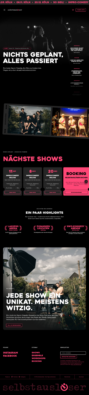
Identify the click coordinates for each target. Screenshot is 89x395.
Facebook (10, 355)
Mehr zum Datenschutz (76, 364)
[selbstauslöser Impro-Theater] (15, 10)
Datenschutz (67, 376)
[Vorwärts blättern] (86, 181)
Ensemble (37, 355)
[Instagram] (73, 10)
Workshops (38, 358)
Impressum (81, 376)
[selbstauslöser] (44, 387)
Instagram (10, 352)
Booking (37, 361)
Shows (36, 352)
